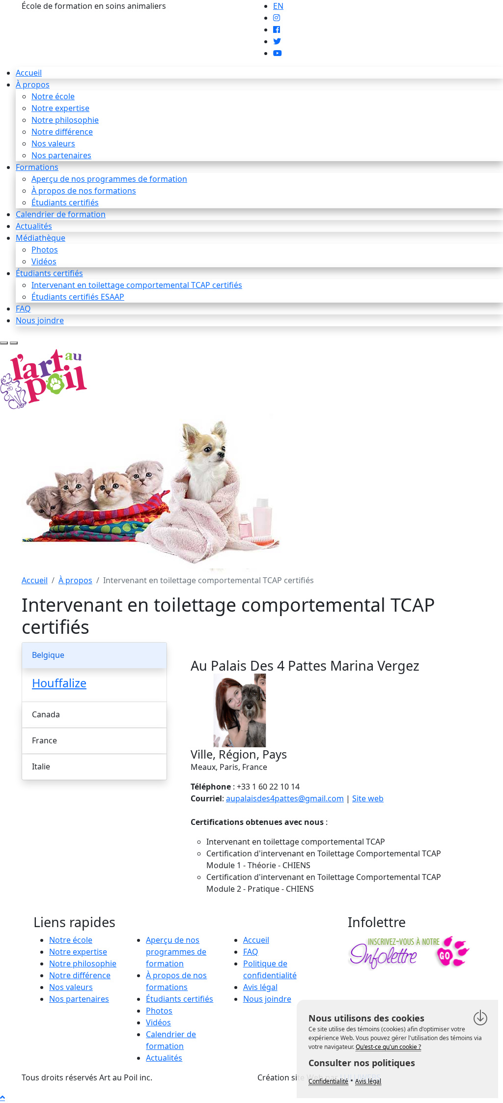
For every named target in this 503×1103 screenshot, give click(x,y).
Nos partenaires (61, 155)
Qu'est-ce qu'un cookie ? (388, 1047)
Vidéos (43, 261)
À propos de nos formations (83, 190)
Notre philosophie (65, 119)
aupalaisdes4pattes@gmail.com (285, 798)
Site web (368, 798)
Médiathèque (40, 237)
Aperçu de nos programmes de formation (109, 178)
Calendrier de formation (61, 214)
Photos (44, 249)
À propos (33, 84)
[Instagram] (276, 17)
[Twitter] (277, 41)
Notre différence (62, 131)
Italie (41, 766)
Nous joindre (40, 320)
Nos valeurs (53, 143)
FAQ (23, 308)
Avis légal (260, 987)
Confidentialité (328, 1081)
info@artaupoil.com (205, 5)
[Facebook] (276, 29)
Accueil (29, 72)
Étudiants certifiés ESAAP (77, 296)
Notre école (53, 96)
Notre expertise (60, 108)
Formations (37, 167)
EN (278, 5)
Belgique (48, 655)
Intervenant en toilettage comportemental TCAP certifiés (136, 285)
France (44, 740)
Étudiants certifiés (65, 202)
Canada (46, 714)
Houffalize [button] (59, 683)
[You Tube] (277, 53)
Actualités (34, 226)
